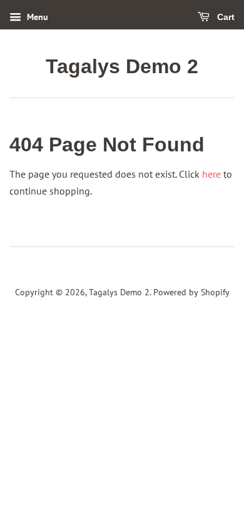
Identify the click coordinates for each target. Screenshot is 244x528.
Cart (225, 17)
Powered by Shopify (191, 292)
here (211, 174)
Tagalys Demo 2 (122, 66)
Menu (36, 17)
